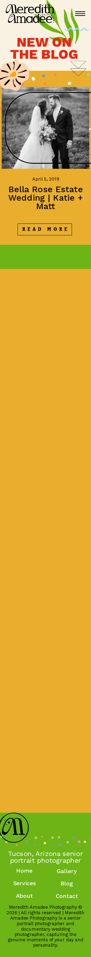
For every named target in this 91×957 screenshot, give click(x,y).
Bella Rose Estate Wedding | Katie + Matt (45, 197)
